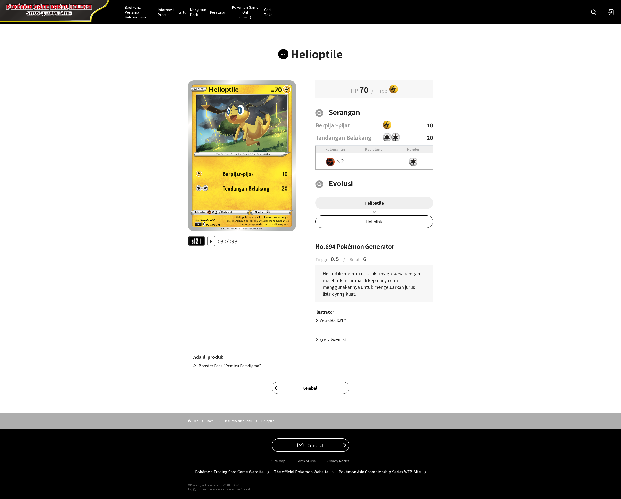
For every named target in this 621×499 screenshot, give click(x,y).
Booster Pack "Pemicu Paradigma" (229, 365)
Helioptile (374, 203)
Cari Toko (268, 12)
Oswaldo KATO (333, 321)
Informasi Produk (166, 12)
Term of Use (306, 460)
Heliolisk (374, 222)
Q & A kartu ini (333, 340)
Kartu (181, 12)
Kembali (310, 388)
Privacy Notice (338, 460)
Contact (315, 445)
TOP (195, 421)
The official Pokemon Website (301, 471)
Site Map (278, 460)
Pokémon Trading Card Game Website (229, 471)
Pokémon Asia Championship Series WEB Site (380, 471)
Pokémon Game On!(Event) (245, 12)
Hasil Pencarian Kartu (238, 421)
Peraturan (218, 12)
